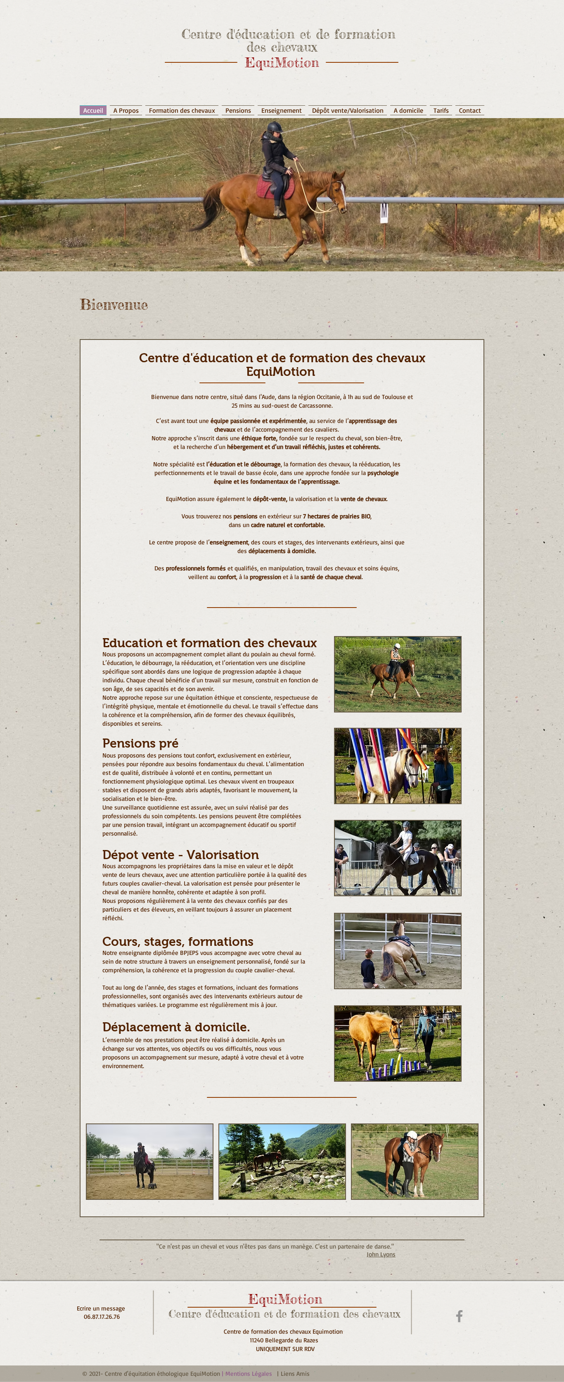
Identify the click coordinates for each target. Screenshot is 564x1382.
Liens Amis (295, 1373)
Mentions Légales (248, 1373)
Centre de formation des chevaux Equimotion (285, 1331)
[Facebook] (459, 1316)
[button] (281, 106)
